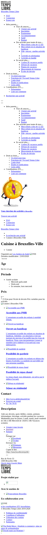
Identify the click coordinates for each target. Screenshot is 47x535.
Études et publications (19, 83)
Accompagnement (28, 36)
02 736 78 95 (11, 403)
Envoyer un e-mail (13, 401)
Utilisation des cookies (15, 517)
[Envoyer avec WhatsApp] (16, 445)
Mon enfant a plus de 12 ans (32, 45)
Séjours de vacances (29, 65)
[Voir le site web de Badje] (12, 484)
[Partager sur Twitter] (15, 441)
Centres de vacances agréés (32, 62)
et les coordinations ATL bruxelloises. (16, 506)
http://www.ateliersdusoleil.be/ (18, 399)
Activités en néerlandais (30, 56)
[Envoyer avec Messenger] (16, 447)
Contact (9, 520)
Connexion (10, 18)
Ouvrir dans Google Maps (11, 463)
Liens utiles (15, 85)
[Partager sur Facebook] (16, 438)
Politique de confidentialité (16, 513)
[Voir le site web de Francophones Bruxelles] (16, 494)
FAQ (8, 16)
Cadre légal (15, 80)
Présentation (16, 89)
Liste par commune (18, 91)
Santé (23, 38)
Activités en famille (28, 58)
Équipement (26, 33)
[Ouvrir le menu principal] (2, 100)
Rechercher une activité (15, 96)
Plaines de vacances (29, 67)
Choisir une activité (28, 29)
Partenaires (10, 522)
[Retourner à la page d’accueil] (6, 9)
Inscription (25, 31)
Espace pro (10, 20)
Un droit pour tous (18, 76)
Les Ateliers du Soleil (21, 254)
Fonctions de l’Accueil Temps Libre (25, 78)
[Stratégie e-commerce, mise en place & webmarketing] (23, 528)
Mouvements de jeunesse (31, 69)
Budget (24, 40)
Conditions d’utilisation (15, 515)
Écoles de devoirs (28, 71)
